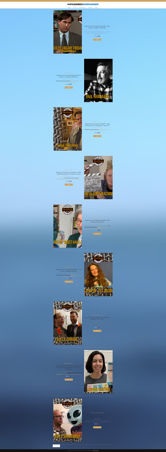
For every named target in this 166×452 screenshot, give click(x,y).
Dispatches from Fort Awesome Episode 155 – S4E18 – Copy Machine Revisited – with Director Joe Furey (69, 173)
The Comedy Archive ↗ (82, 7)
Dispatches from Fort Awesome (69, 79)
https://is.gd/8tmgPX (102, 129)
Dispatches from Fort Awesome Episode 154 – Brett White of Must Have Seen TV (97, 221)
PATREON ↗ (96, 7)
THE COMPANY (90, 7)
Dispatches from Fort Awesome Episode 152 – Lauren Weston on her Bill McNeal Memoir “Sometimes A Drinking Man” (68, 367)
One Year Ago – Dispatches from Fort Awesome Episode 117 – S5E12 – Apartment (97, 416)
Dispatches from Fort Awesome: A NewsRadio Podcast (72, 179)
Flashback (94, 315)
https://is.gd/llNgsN (73, 275)
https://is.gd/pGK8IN (100, 227)
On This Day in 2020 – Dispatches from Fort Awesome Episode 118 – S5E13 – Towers (97, 318)
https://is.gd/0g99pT (59, 179)
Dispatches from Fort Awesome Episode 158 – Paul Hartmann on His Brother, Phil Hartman (69, 76)
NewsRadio (96, 23)
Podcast (100, 23)
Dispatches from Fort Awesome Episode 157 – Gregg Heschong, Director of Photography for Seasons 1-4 (97, 124)
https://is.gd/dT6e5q (59, 374)
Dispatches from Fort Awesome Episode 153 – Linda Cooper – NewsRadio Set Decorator (68, 270)
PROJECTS (69, 7)
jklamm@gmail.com (97, 321)
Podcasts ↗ (75, 7)
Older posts (57, 445)
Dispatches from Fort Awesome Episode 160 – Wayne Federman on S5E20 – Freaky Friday (97, 27)
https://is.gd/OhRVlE (73, 80)
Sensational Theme (96, 450)
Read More (97, 39)
